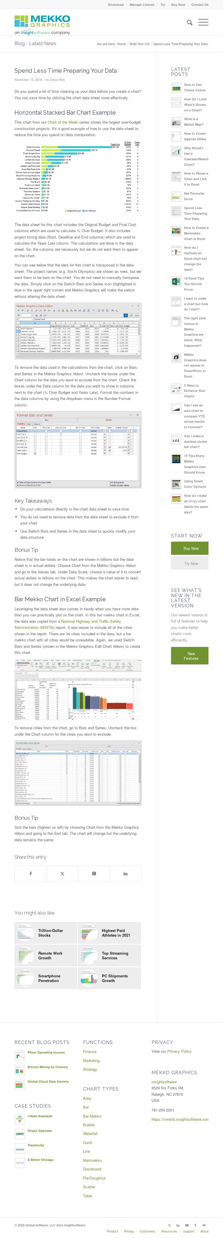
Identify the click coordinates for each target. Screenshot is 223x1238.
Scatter (89, 1186)
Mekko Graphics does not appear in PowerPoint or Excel (195, 365)
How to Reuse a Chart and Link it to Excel (196, 178)
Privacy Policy (179, 1051)
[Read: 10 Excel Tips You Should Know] (176, 281)
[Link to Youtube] (186, 1225)
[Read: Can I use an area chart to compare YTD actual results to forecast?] (176, 408)
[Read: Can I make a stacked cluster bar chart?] (176, 439)
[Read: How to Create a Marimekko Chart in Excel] (176, 231)
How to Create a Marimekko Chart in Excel (196, 233)
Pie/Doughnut (94, 1178)
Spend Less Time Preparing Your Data (195, 213)
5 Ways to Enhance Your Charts (194, 391)
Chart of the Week (63, 122)
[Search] (187, 22)
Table (87, 1195)
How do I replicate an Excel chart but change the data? (195, 258)
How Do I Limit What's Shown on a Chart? (195, 104)
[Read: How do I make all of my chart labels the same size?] (176, 499)
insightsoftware (164, 1081)
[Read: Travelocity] (20, 1148)
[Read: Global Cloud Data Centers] (20, 1084)
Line (86, 1151)
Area (87, 1098)
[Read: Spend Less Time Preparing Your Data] (176, 211)
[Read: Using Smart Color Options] (176, 484)
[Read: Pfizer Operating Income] (20, 1055)
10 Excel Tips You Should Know (194, 283)
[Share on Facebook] (30, 873)
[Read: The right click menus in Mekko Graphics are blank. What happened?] (176, 321)
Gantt (87, 1142)
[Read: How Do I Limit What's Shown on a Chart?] (176, 102)
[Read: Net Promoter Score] (176, 196)
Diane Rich (57, 79)
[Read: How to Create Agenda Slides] (176, 136)
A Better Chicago (41, 1159)
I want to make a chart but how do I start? (196, 304)
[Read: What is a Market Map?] (176, 122)
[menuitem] (116, 4)
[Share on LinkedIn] (125, 873)
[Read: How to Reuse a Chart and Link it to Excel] (176, 176)
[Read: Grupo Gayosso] (20, 1134)
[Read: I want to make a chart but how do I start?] (176, 301)
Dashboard (92, 1169)
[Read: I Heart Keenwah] (20, 1119)
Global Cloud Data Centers (48, 1081)
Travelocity (36, 1145)
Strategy (90, 1069)
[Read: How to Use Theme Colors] (176, 88)
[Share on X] (62, 873)
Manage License (142, 4)
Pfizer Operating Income (46, 1052)
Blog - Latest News (35, 43)
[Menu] (200, 22)
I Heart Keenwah (40, 1116)
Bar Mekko (92, 1116)
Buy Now (178, 4)
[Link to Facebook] (195, 1225)
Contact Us (199, 4)
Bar (86, 1107)
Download (116, 4)
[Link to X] (169, 1225)
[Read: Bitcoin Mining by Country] (20, 1070)
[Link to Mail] (204, 1225)
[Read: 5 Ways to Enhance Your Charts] (176, 388)
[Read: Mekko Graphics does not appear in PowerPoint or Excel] (176, 358)
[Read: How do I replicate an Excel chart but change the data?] (176, 251)
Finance (89, 1051)
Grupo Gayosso (40, 1130)
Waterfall (90, 1133)
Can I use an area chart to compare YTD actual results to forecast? (194, 416)
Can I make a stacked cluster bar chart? (195, 441)
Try (163, 4)
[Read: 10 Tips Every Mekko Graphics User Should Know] (176, 459)
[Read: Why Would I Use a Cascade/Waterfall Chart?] (176, 151)
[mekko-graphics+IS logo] (42, 25)
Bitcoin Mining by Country (48, 1067)
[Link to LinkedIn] (178, 1225)
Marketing (91, 1060)
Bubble (89, 1124)
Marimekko (92, 1160)
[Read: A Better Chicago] (20, 1163)
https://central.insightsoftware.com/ (181, 1119)
